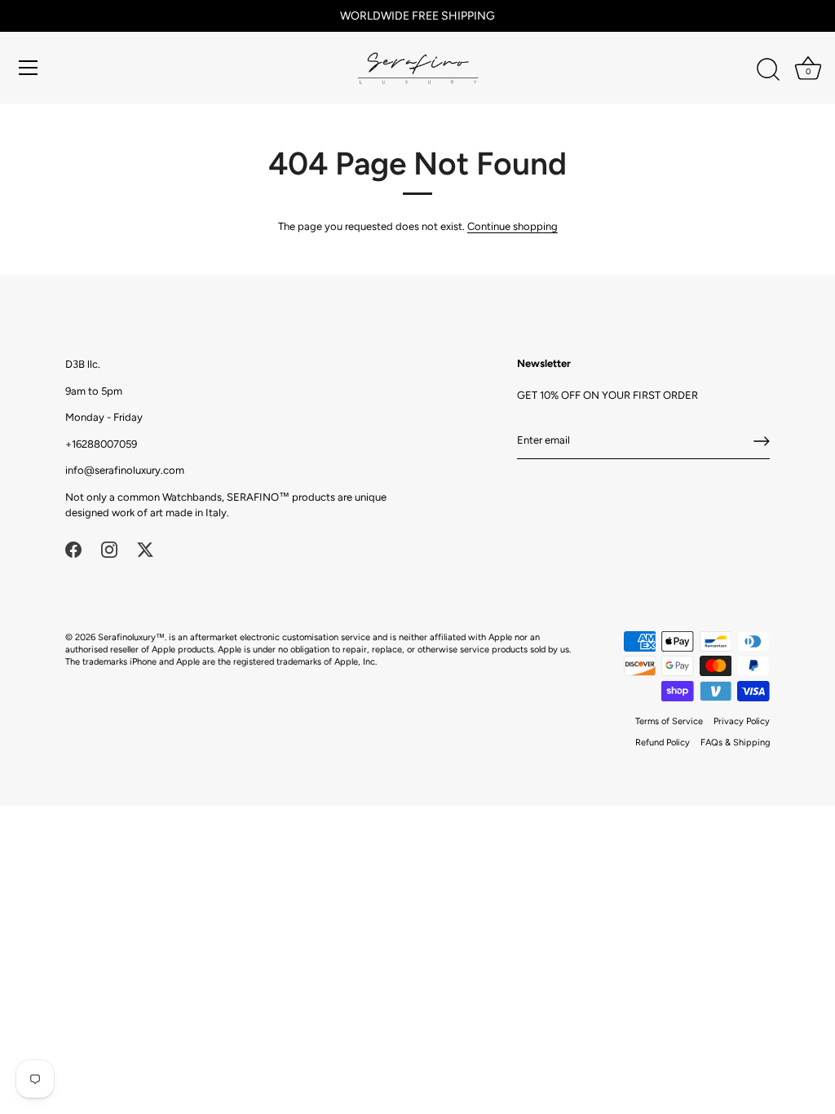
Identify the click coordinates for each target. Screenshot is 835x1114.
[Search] (768, 70)
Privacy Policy (742, 721)
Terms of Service (669, 721)
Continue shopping (512, 226)
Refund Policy (662, 742)
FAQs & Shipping (735, 742)
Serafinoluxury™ (131, 637)
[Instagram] (109, 548)
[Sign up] (761, 441)
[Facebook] (73, 548)
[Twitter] (145, 548)
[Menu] (28, 68)
